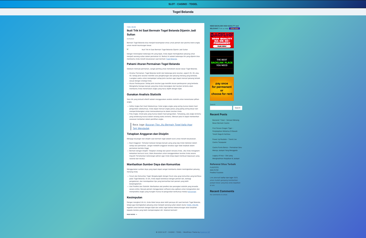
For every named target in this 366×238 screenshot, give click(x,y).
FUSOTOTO (214, 167)
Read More (132, 214)
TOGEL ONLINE (131, 27)
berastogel (192, 192)
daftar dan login (227, 178)
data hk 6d (214, 170)
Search (212, 104)
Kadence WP (205, 232)
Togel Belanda (171, 59)
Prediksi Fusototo (216, 173)
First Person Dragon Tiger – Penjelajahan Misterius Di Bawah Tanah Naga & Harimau (224, 131)
